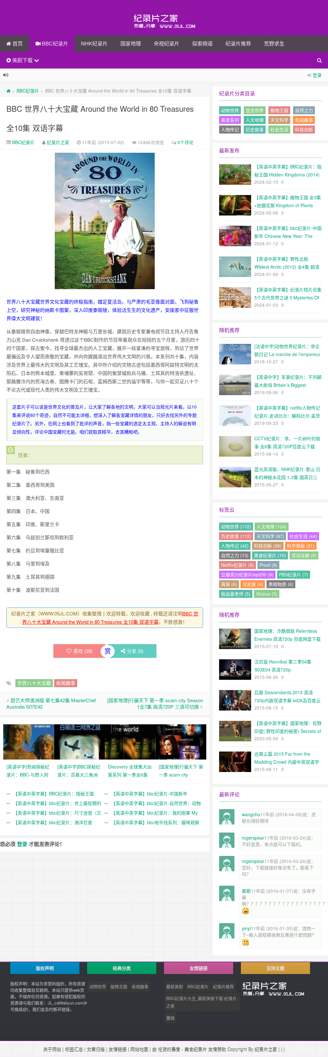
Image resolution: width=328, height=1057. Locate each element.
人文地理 (255, 120)
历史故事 (255, 129)
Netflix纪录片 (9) (237, 565)
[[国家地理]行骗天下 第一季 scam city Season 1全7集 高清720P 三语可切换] (181, 741)
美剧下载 (22, 60)
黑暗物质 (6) (280, 584)
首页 (17, 43)
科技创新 (304, 129)
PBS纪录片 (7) (293, 574)
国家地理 (130, 43)
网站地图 (139, 1049)
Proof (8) (268, 565)
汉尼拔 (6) (252, 584)
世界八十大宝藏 (34, 682)
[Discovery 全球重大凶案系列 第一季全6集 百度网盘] (130, 741)
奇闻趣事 (65, 682)
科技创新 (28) (268, 545)
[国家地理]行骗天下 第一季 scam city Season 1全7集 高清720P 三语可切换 (155, 703)
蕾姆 (170, 1018)
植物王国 (279, 110)
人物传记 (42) (235, 545)
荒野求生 (274, 43)
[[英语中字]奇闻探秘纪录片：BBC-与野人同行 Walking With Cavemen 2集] (28, 741)
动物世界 (230, 110)
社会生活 (279, 129)
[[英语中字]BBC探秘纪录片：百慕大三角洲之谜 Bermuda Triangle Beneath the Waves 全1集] (79, 741)
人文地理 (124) (272, 526)
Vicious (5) (266, 593)
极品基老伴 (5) (235, 593)
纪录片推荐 (238, 43)
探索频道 (202, 43)
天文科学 (279, 120)
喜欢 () (83, 650)
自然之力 (304, 110)
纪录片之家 (58, 142)
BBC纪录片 (54, 43)
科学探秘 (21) (301, 545)
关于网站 (52, 1049)
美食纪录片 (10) (270, 555)
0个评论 (185, 142)
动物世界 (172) (236, 526)
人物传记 (230, 129)
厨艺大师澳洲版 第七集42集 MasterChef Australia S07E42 (51, 703)
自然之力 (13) (235, 555)
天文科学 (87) (270, 536)
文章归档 (96, 1049)
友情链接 (118, 1049)
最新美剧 (174, 986)
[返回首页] (8, 90)
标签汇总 (74, 1049)
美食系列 (230, 120)
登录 (317, 75)
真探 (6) (229, 584)
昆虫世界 (255, 110)
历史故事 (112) (236, 536)
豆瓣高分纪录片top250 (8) (247, 574)
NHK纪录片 (94, 43)
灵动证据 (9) (303, 555)
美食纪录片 (195, 1049)
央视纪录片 (166, 43)
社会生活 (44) (303, 536)
